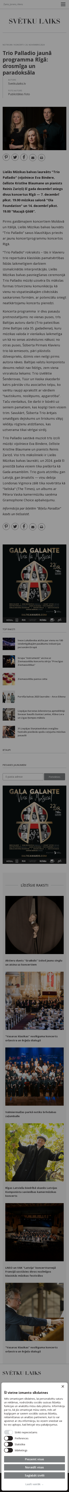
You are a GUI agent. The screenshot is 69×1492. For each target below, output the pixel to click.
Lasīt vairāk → (34, 1484)
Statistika (20, 1444)
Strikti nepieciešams (26, 1432)
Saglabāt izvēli (34, 1475)
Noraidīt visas (34, 1467)
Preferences (21, 1438)
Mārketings (21, 1450)
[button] (63, 1386)
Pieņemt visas (34, 1459)
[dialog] (34, 1437)
